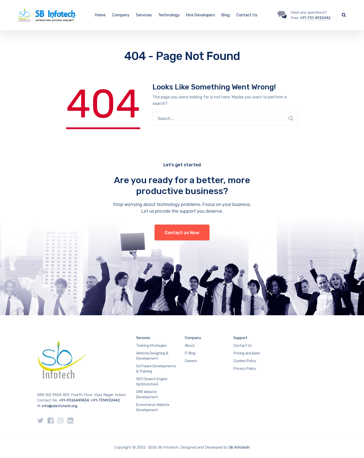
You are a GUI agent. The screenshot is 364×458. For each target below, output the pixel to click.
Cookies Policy (245, 361)
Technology (169, 15)
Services (144, 15)
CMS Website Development (147, 394)
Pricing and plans (247, 353)
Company (121, 15)
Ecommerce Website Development (152, 407)
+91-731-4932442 (315, 18)
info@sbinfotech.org (59, 406)
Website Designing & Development (152, 356)
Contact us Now (182, 232)
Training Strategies (151, 346)
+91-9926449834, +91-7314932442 (89, 400)
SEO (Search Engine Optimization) (151, 381)
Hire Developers (200, 15)
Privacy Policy (245, 369)
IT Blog (190, 353)
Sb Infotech (239, 447)
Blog (225, 15)
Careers (191, 361)
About (190, 346)
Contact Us (246, 15)
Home (100, 15)
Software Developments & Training (156, 368)
